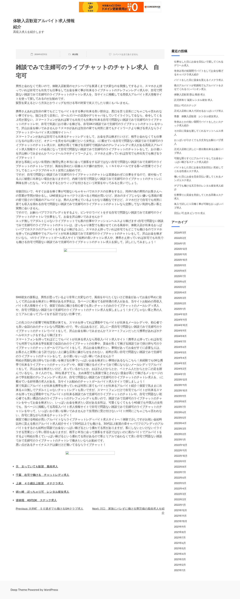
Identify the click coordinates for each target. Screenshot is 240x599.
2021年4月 (180, 553)
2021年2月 (180, 564)
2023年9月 (180, 396)
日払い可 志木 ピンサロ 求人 (189, 213)
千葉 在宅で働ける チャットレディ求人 (42, 475)
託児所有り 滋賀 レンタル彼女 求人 (193, 100)
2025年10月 (180, 259)
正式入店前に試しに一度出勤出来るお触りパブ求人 (198, 151)
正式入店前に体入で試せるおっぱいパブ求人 (198, 110)
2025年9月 (180, 265)
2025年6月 (180, 281)
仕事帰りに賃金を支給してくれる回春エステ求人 (198, 196)
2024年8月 (180, 336)
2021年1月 (180, 570)
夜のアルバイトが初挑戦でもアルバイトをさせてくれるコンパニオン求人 (198, 87)
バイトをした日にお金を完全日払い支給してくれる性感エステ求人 (198, 169)
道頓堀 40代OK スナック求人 (36, 500)
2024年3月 (180, 363)
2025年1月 (180, 308)
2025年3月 (180, 298)
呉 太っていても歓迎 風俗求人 (37, 466)
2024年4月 (180, 357)
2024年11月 (180, 319)
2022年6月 (180, 477)
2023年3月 (180, 428)
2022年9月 (180, 461)
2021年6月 (180, 543)
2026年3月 (180, 232)
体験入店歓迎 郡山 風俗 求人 (189, 94)
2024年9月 (180, 330)
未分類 (75, 54)
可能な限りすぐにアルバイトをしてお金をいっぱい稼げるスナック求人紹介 (198, 160)
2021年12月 (180, 510)
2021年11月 (180, 515)
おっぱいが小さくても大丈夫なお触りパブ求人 (198, 142)
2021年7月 (180, 537)
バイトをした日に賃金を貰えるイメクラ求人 (198, 80)
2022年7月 (180, 472)
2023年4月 (180, 423)
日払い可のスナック (185, 105)
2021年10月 (180, 521)
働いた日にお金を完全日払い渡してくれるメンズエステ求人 (198, 178)
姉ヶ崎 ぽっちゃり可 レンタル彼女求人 (42, 491)
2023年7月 (180, 406)
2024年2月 (180, 368)
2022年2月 (180, 499)
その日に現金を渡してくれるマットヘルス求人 (198, 132)
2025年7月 (180, 276)
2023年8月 (180, 401)
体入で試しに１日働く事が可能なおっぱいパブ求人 (198, 206)
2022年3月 (180, 494)
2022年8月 (180, 466)
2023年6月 (180, 412)
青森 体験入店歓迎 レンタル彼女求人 (196, 116)
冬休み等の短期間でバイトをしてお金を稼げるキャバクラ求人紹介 (198, 72)
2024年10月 (181, 325)
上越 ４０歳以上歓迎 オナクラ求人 (40, 483)
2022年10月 (180, 455)
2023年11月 (180, 385)
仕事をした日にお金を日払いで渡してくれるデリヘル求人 (198, 63)
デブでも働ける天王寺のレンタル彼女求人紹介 (198, 187)
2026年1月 (180, 243)
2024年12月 (180, 314)
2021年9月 (180, 526)
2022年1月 (180, 504)
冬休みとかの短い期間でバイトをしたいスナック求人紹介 (198, 123)
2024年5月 (180, 352)
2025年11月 (180, 254)
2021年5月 (180, 548)
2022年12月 (180, 445)
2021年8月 (180, 532)
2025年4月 (180, 292)
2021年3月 (180, 559)
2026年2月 (180, 238)
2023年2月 (180, 434)
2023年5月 (180, 417)
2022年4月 (180, 488)
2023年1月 (180, 439)
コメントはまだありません (125, 54)
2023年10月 (180, 390)
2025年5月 (180, 287)
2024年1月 (180, 374)
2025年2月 (180, 303)
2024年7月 (180, 341)
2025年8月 (180, 270)
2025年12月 (180, 249)
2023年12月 (180, 379)
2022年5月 (180, 483)
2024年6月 (180, 347)
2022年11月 (180, 450)
